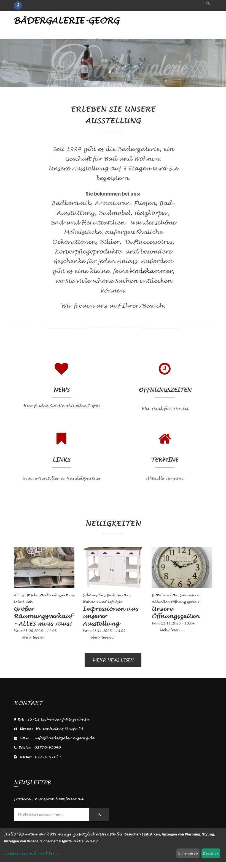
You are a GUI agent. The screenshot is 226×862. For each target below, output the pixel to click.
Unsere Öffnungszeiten (175, 612)
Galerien (182, 40)
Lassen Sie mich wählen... (32, 853)
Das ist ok (211, 853)
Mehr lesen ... (34, 637)
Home (84, 40)
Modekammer (150, 271)
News (134, 40)
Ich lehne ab (188, 853)
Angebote (156, 40)
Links (61, 459)
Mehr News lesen (113, 660)
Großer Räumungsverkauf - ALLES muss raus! (43, 616)
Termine (164, 459)
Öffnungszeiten (109, 40)
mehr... (204, 40)
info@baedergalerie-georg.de (64, 738)
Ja (99, 814)
